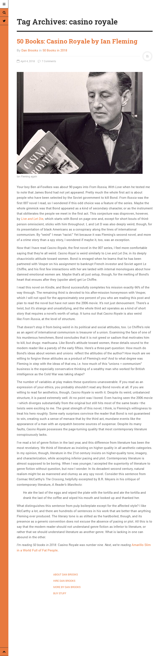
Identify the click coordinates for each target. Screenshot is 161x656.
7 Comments (48, 61)
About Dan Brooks (65, 574)
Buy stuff (59, 593)
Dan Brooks (29, 50)
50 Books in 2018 (55, 50)
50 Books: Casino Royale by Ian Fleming (77, 41)
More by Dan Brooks (66, 587)
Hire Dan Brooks (64, 580)
